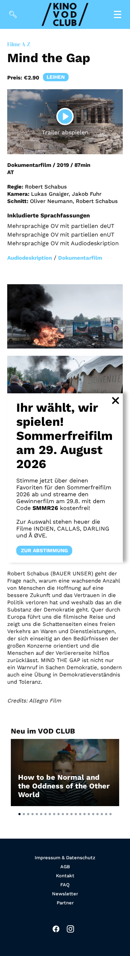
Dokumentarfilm (80, 258)
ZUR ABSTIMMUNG (44, 551)
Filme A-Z (18, 44)
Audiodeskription (29, 258)
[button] (19, 814)
